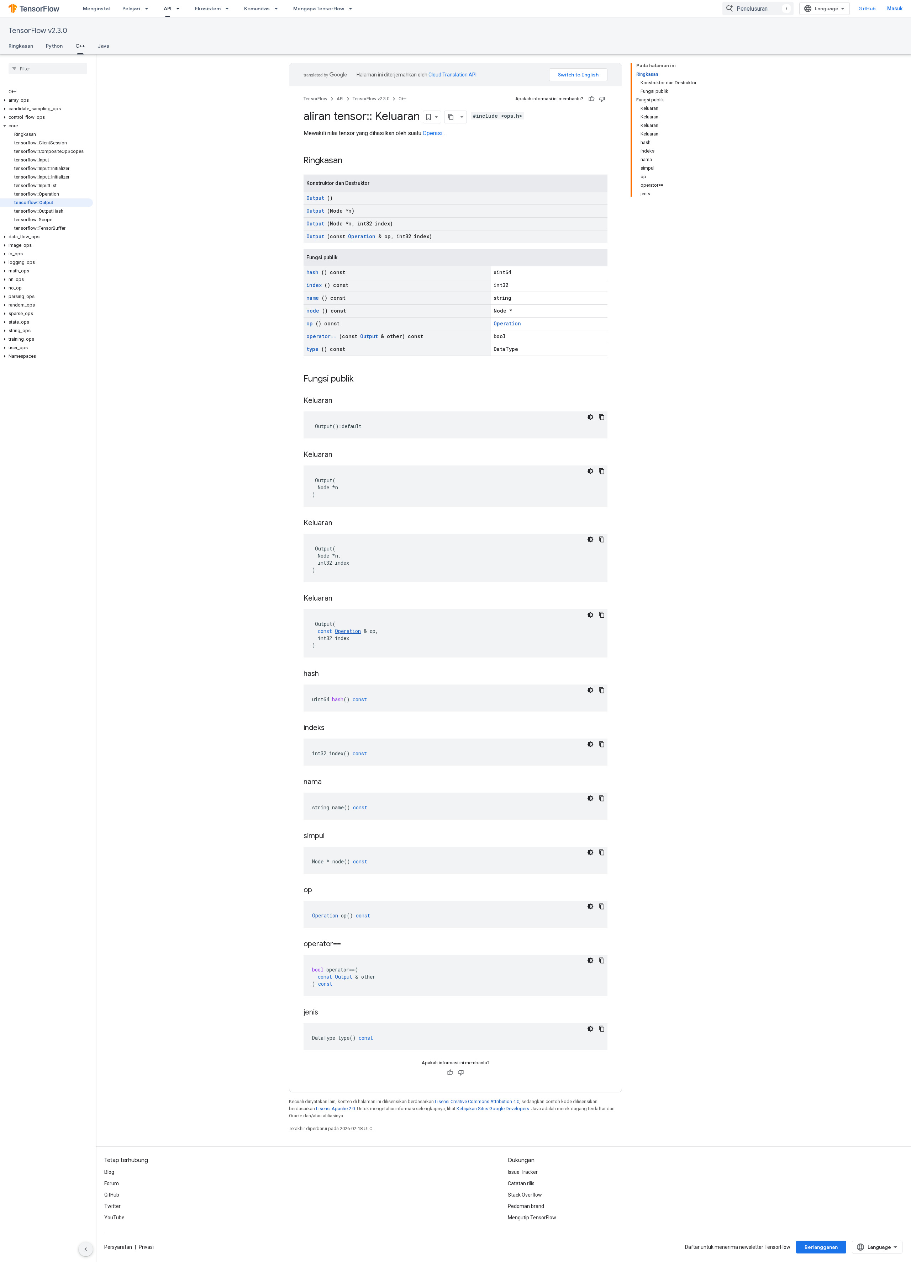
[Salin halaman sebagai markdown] (450, 117)
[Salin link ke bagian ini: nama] (330, 782)
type (312, 349)
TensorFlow (315, 98)
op (309, 323)
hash (312, 272)
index (314, 285)
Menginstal (96, 8)
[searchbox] (48, 68)
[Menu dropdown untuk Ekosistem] (229, 8)
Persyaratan (118, 1247)
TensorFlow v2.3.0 (38, 30)
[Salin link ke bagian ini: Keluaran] (341, 401)
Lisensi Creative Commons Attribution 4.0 (477, 1101)
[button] (46, 100)
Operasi (432, 133)
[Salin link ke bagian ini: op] (321, 890)
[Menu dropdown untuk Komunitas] (278, 8)
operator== (321, 336)
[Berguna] (591, 99)
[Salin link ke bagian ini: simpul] (333, 836)
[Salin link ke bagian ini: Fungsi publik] (363, 379)
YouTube (114, 1217)
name (312, 297)
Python (54, 46)
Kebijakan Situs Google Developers (493, 1108)
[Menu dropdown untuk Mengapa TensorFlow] (352, 8)
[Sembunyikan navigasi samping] (86, 1249)
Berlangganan (821, 1247)
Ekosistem (208, 8)
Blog (109, 1172)
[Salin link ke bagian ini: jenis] (327, 1012)
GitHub (867, 8)
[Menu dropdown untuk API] (180, 8)
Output (315, 198)
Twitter (112, 1206)
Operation (361, 236)
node (312, 310)
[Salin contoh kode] (601, 417)
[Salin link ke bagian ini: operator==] (350, 944)
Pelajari (131, 8)
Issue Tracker (523, 1172)
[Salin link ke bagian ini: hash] (328, 674)
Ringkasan (21, 46)
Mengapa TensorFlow (318, 8)
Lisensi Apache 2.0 (335, 1108)
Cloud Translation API (452, 75)
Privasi (146, 1247)
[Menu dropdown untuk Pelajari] (148, 8)
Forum (111, 1183)
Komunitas (257, 8)
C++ (80, 46)
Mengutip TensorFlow (532, 1217)
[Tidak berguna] (602, 99)
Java (103, 46)
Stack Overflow (525, 1195)
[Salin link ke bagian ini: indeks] (333, 728)
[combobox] (758, 8)
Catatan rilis (521, 1183)
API (168, 8)
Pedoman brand (526, 1206)
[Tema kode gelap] (590, 417)
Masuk (894, 8)
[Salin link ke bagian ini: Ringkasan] (351, 161)
